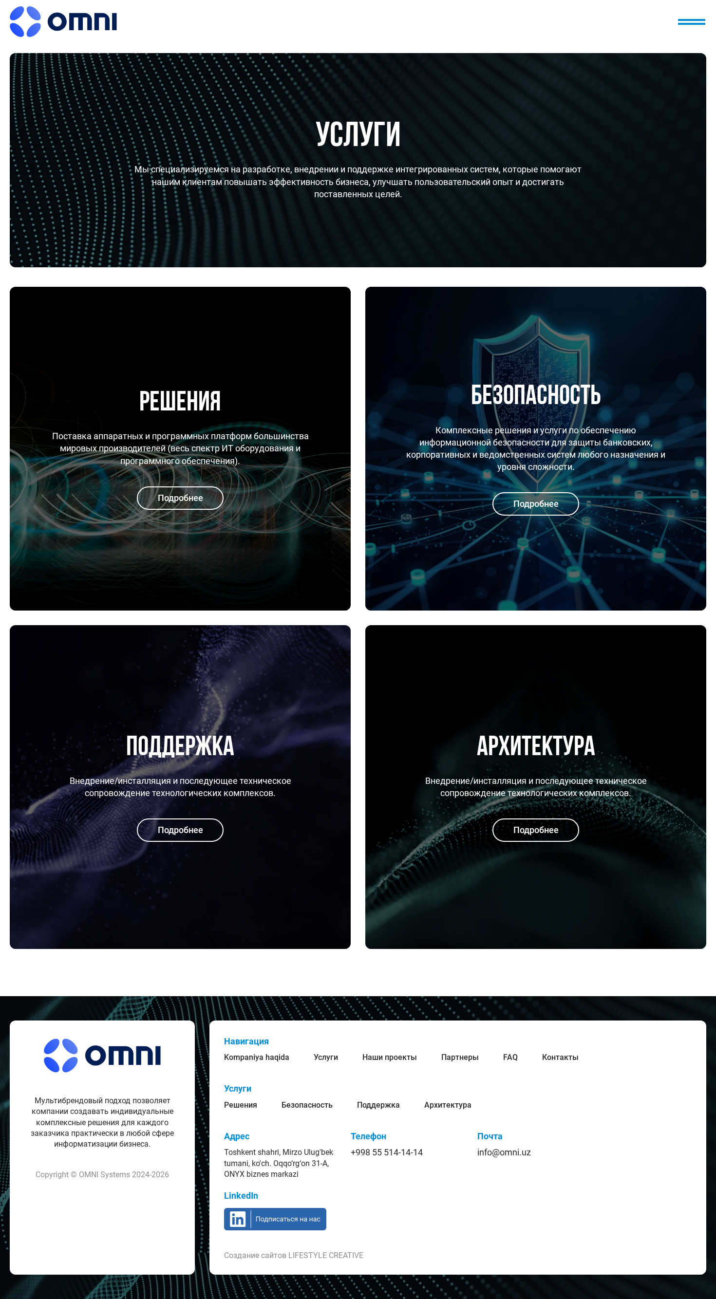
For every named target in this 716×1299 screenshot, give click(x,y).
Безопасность (307, 1105)
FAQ (510, 1057)
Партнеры (460, 1057)
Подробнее (180, 498)
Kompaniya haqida (256, 1057)
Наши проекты (389, 1057)
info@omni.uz (504, 1152)
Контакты (560, 1057)
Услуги (326, 1057)
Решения (240, 1105)
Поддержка (378, 1105)
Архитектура (447, 1105)
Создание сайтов (293, 1255)
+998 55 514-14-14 (387, 1152)
